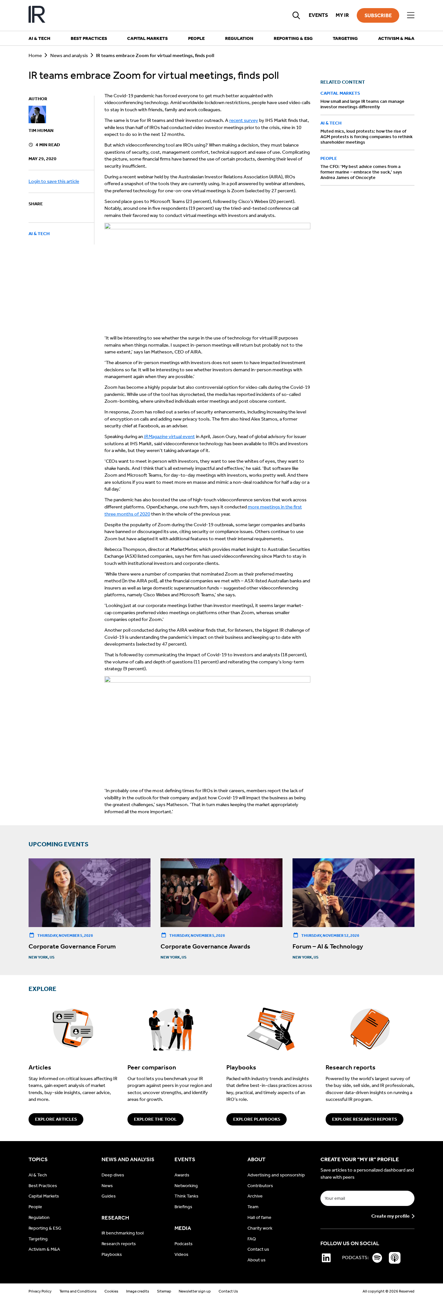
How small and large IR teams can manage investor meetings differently (362, 104)
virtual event (169, 436)
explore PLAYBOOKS (256, 1119)
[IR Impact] (37, 15)
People (328, 158)
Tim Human (41, 130)
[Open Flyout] (410, 15)
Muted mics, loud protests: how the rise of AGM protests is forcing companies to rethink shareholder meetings (366, 136)
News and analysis (69, 55)
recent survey (243, 120)
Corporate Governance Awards (205, 946)
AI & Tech (39, 234)
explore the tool (155, 1119)
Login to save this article (54, 181)
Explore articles (56, 1119)
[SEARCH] (296, 15)
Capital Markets (340, 93)
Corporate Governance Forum (72, 946)
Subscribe (378, 15)
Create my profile (390, 1216)
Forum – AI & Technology (328, 946)
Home (35, 55)
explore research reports (364, 1119)
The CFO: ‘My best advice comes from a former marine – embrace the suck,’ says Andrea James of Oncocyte (361, 172)
